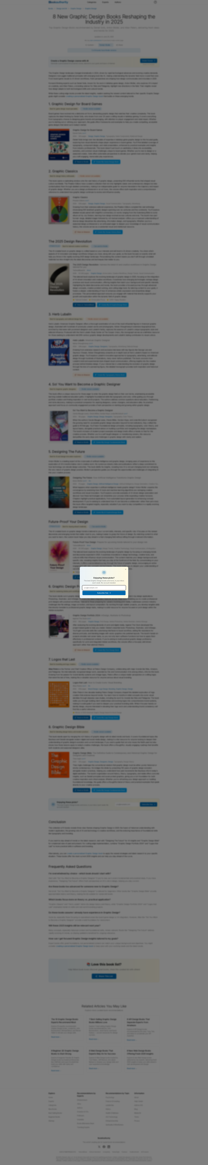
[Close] (125, 569)
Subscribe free (102, 593)
